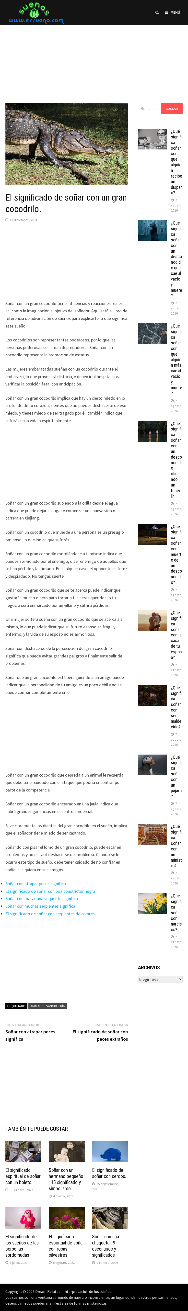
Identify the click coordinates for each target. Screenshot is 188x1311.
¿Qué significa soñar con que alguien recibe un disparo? (176, 162)
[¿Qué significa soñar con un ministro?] (152, 827)
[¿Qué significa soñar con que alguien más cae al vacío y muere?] (152, 326)
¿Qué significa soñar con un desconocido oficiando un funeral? (176, 460)
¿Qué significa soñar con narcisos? (176, 912)
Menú (175, 12)
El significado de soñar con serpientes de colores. (50, 913)
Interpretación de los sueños (87, 1291)
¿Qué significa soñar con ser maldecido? (176, 707)
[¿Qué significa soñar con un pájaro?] (152, 758)
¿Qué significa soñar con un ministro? (176, 846)
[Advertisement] (94, 59)
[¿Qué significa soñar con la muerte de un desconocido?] (152, 527)
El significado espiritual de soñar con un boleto (23, 1176)
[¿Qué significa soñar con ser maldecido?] (152, 688)
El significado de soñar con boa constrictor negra (50, 891)
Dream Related (47, 1291)
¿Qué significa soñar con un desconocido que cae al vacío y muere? (176, 259)
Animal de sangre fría (47, 1006)
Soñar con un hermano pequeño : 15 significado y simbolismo (66, 1179)
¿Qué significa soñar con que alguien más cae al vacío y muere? (176, 359)
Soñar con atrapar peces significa (35, 883)
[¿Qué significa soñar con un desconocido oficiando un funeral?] (152, 424)
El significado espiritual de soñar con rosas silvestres (66, 1246)
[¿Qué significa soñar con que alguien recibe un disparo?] (152, 132)
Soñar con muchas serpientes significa (40, 906)
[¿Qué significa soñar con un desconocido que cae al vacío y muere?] (152, 223)
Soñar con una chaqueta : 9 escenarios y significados (105, 1246)
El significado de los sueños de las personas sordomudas (22, 1246)
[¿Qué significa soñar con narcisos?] (152, 896)
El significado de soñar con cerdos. (109, 1173)
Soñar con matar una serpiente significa (41, 898)
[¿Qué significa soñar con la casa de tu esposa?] (152, 613)
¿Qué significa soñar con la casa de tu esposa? (176, 635)
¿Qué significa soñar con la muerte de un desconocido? (176, 554)
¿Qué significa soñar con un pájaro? (176, 777)
